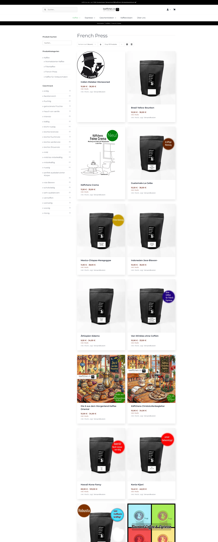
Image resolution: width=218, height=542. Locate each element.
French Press (51, 72)
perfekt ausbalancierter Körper (54, 174)
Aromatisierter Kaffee (54, 61)
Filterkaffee (50, 67)
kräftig (47, 122)
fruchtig (47, 101)
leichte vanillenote (52, 142)
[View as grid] (127, 44)
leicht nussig (49, 127)
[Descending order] (100, 44)
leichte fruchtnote (52, 137)
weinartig (48, 203)
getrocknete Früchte (53, 106)
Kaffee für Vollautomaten (56, 77)
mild (46, 152)
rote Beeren (49, 182)
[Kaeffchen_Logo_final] (111, 7)
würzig (47, 208)
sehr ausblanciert (51, 193)
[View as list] (131, 44)
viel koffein (48, 198)
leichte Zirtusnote (52, 147)
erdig (46, 91)
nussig (47, 167)
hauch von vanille (52, 111)
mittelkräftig (49, 162)
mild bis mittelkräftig (53, 157)
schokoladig (49, 188)
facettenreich (50, 96)
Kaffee (47, 58)
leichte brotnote (51, 132)
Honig (47, 213)
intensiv (47, 116)
